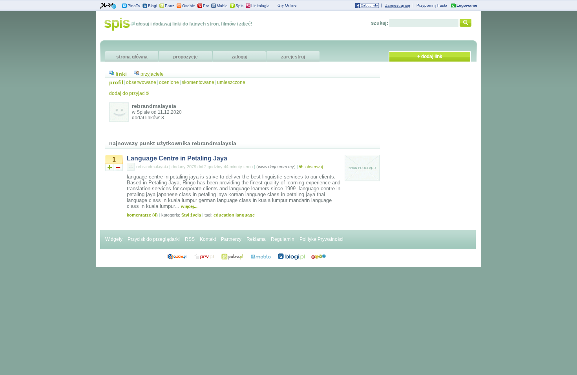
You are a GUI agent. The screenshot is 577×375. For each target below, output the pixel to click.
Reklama (256, 239)
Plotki (318, 256)
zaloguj (239, 57)
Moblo (222, 6)
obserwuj (313, 166)
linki (121, 74)
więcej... (189, 206)
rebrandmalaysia (152, 166)
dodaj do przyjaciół (129, 93)
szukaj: (379, 23)
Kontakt (208, 239)
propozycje (185, 57)
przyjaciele (152, 74)
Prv (206, 6)
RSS (190, 239)
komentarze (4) (142, 215)
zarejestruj (293, 57)
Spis (239, 6)
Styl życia (191, 215)
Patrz (169, 6)
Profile (177, 256)
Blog (291, 256)
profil (116, 82)
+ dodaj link (429, 56)
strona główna (132, 57)
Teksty (261, 256)
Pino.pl (108, 6)
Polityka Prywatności (321, 239)
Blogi (152, 6)
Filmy (232, 256)
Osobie (188, 6)
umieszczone (231, 82)
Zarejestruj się (397, 5)
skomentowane (198, 82)
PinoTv (134, 6)
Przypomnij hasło (431, 5)
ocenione (169, 82)
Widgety (113, 239)
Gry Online (287, 5)
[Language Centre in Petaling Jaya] (362, 180)
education (224, 215)
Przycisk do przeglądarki (154, 239)
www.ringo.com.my (276, 166)
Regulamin (282, 239)
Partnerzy (231, 239)
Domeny (204, 256)
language (245, 215)
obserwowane (141, 82)
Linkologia (260, 6)
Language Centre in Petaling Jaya (177, 158)
